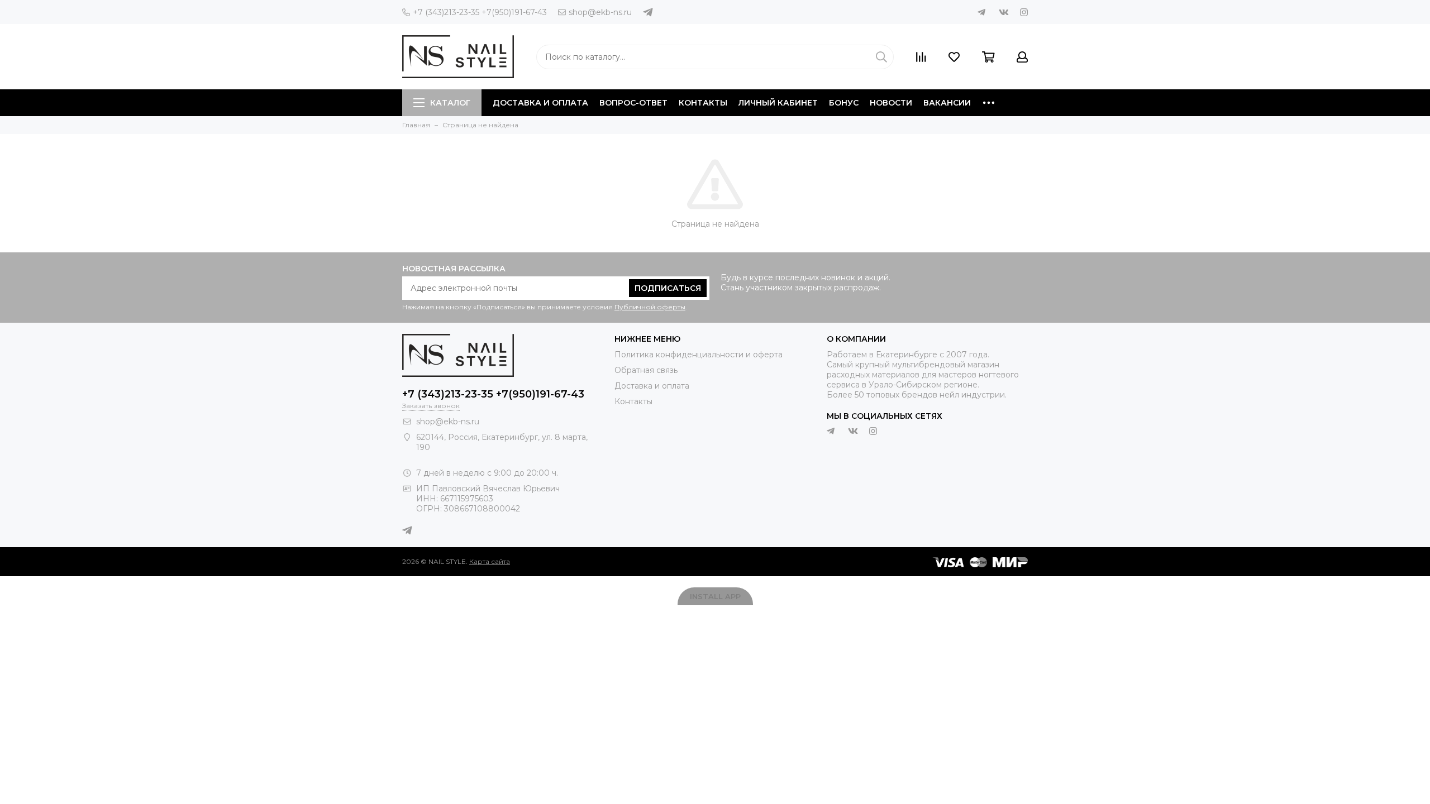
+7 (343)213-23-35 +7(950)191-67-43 (480, 12)
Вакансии (947, 103)
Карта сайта (489, 561)
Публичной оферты (649, 307)
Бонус (844, 103)
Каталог (450, 103)
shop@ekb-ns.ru (600, 12)
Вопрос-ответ (633, 103)
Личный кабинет (778, 103)
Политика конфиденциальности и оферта (698, 355)
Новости (891, 103)
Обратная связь (646, 370)
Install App (715, 596)
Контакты (703, 103)
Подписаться (668, 288)
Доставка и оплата (540, 103)
